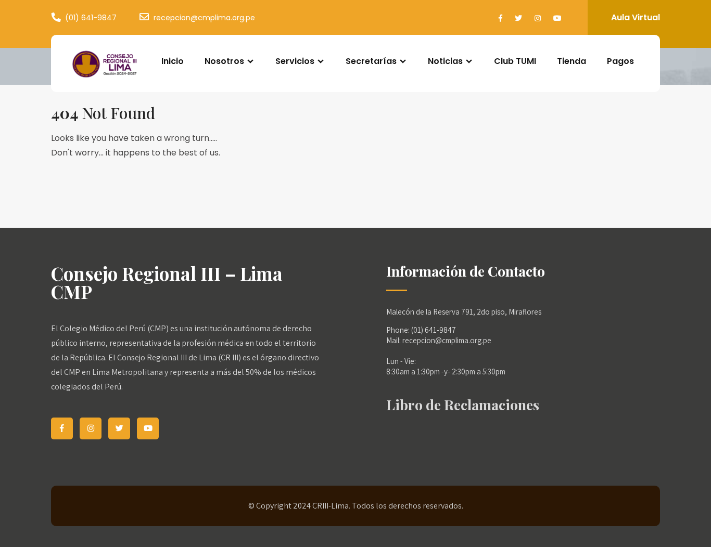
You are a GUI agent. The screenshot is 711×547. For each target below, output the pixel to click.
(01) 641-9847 (91, 17)
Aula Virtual (635, 17)
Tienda (571, 61)
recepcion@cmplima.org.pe (204, 17)
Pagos (620, 61)
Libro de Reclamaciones (462, 404)
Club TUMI (515, 61)
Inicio (172, 61)
